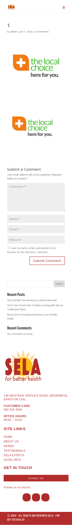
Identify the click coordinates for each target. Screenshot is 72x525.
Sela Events (14, 455)
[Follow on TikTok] (45, 497)
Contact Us (36, 478)
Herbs (9, 446)
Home (8, 436)
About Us (11, 441)
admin (13, 31)
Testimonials (14, 450)
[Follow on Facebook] (27, 497)
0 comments (42, 31)
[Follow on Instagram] (36, 497)
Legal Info (12, 459)
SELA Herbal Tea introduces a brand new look (32, 300)
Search (59, 283)
